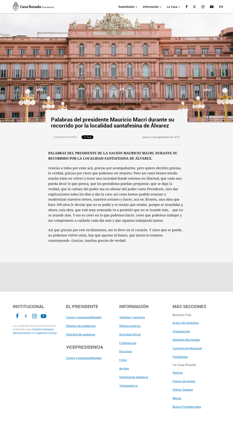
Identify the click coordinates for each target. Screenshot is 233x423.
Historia (178, 373)
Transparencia (128, 386)
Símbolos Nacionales (186, 340)
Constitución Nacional (187, 348)
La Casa (172, 7)
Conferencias (127, 343)
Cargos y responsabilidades (84, 317)
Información (151, 7)
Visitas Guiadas (183, 390)
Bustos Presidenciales (187, 407)
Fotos (123, 360)
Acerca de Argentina (186, 323)
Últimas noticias (130, 326)
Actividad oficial (130, 334)
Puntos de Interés (184, 381)
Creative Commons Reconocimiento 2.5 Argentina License (35, 331)
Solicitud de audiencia (80, 334)
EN (221, 7)
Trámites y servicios (132, 317)
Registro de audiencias (81, 326)
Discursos (125, 351)
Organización (181, 331)
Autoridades (127, 7)
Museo (177, 398)
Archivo (124, 369)
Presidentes (180, 357)
